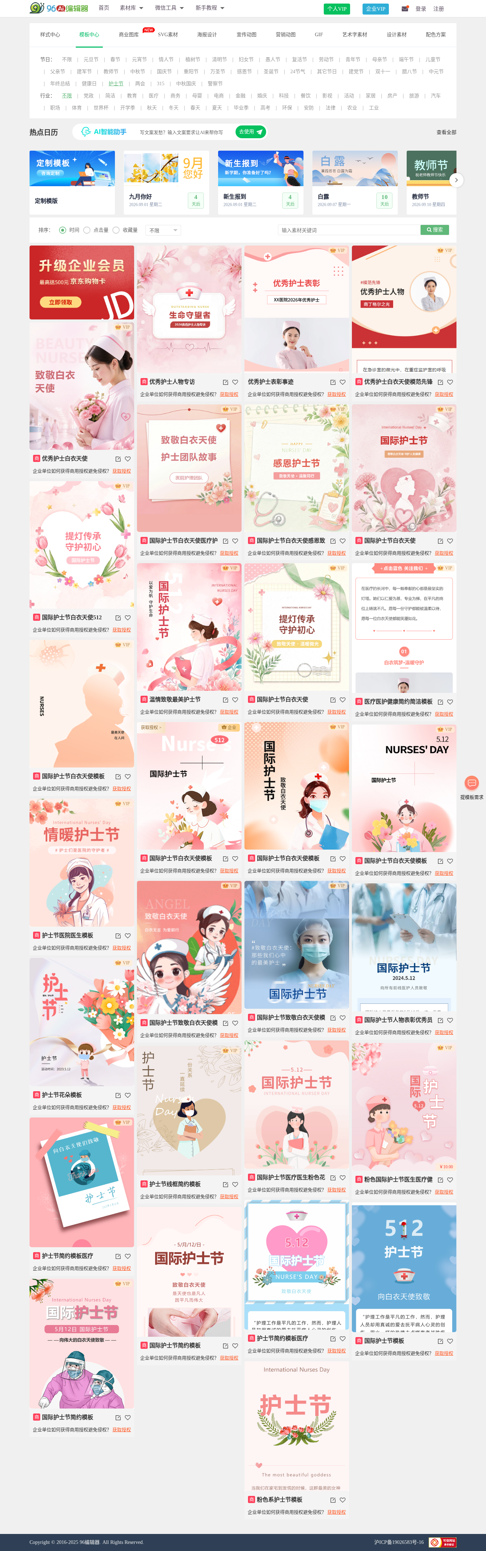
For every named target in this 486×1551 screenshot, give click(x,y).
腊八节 (409, 71)
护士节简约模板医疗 (64, 1256)
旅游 (414, 95)
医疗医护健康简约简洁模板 (395, 702)
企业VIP (375, 9)
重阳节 (191, 71)
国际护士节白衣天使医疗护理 (179, 544)
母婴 (197, 95)
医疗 (154, 95)
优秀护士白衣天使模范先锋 (395, 382)
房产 (392, 95)
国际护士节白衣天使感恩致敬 (286, 544)
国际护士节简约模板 (171, 1345)
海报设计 (207, 34)
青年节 (352, 59)
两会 (140, 83)
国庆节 (164, 71)
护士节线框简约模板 (171, 1184)
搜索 (437, 229)
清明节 (219, 59)
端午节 (406, 59)
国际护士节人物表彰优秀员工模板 (394, 1023)
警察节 (215, 83)
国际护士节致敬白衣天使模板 (179, 1026)
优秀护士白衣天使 (61, 459)
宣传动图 (247, 34)
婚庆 (262, 95)
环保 (287, 108)
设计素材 (397, 34)
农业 (352, 108)
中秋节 (137, 71)
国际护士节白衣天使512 (68, 617)
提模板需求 (472, 797)
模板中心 (89, 34)
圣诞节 (271, 71)
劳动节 (326, 59)
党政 (89, 95)
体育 (77, 108)
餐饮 (306, 95)
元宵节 (139, 59)
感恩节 (244, 71)
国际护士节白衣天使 (386, 541)
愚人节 (272, 59)
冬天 (174, 108)
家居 (371, 95)
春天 (195, 108)
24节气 (297, 71)
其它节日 (327, 71)
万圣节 (217, 71)
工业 (374, 108)
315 (160, 83)
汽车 (436, 95)
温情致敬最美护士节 (171, 699)
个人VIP (337, 9)
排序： (45, 230)
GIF (319, 34)
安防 (309, 108)
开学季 (127, 108)
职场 (55, 108)
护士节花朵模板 (58, 1095)
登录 (421, 9)
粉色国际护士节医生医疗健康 (394, 1182)
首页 (104, 8)
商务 (175, 95)
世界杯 (101, 108)
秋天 (152, 108)
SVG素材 (168, 34)
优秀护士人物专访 (168, 382)
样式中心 (50, 34)
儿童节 (433, 59)
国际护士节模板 (381, 1341)
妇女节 (246, 59)
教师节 (111, 71)
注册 (438, 9)
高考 (265, 108)
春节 (115, 59)
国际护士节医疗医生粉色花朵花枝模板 (286, 1180)
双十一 (382, 71)
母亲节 (379, 59)
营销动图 (286, 34)
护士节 (116, 83)
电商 (219, 95)
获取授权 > (151, 727)
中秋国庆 (186, 83)
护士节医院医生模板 (64, 935)
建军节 (84, 71)
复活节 (299, 59)
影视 (327, 95)
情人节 (166, 59)
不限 (67, 59)
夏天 (217, 108)
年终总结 (60, 83)
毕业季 (241, 108)
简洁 (110, 95)
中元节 (436, 71)
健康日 (89, 83)
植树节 (192, 59)
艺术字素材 (354, 34)
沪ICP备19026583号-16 (399, 1542)
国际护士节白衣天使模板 (70, 776)
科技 (284, 95)
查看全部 (446, 132)
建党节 (356, 71)
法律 (331, 108)
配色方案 (436, 34)
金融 (240, 95)
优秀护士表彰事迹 (271, 382)
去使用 (246, 131)
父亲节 (57, 71)
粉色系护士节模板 (276, 1500)
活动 (349, 95)
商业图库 (129, 34)
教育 (132, 95)
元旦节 (91, 59)
